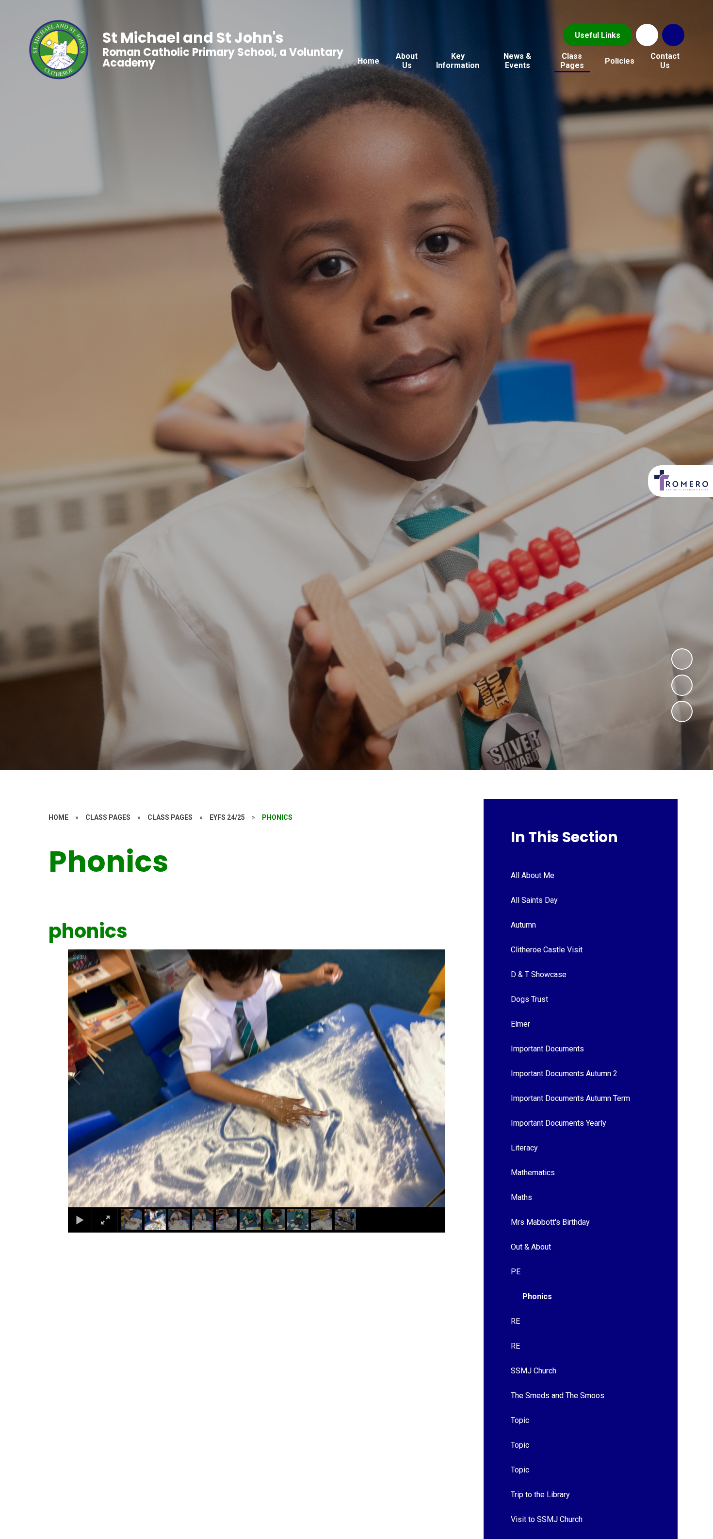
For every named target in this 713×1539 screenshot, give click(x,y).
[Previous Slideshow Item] (682, 685)
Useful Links (597, 35)
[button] (88, 1078)
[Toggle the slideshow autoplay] (682, 711)
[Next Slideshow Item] (682, 659)
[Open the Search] (673, 35)
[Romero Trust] (681, 480)
